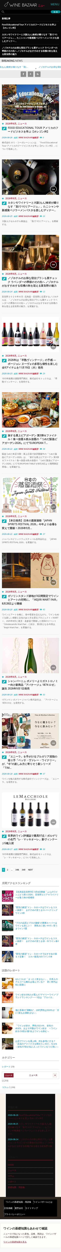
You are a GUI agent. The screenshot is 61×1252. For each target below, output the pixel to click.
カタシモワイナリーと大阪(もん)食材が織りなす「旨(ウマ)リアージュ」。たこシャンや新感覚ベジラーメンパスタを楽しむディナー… (30, 37)
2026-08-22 (7, 449)
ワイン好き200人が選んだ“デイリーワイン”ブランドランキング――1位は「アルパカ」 (36, 996)
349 (23, 869)
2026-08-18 (7, 774)
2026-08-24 (7, 292)
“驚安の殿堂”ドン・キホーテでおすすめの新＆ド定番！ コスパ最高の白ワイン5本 (36, 955)
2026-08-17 (7, 849)
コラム (5, 1087)
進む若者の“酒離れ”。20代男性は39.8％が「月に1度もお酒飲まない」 (37, 1011)
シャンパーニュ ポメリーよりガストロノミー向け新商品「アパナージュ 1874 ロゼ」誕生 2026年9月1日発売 (30, 684)
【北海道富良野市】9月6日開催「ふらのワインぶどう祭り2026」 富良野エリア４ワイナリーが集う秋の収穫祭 (36, 895)
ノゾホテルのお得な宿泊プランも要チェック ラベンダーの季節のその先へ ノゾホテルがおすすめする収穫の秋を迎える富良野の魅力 (29, 51)
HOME (11, 1164)
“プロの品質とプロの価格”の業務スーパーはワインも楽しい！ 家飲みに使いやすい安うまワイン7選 (36, 926)
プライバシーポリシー (14, 1214)
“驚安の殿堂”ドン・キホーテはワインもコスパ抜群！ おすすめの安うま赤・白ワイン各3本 (37, 941)
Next (30, 869)
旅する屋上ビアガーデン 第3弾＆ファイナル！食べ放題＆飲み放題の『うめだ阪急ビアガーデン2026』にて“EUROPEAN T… (29, 439)
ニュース (22, 123)
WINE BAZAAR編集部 (28, 137)
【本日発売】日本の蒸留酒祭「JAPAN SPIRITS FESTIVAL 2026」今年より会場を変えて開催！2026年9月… (29, 524)
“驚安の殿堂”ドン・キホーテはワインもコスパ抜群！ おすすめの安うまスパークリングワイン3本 (36, 910)
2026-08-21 (7, 534)
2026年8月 (10, 123)
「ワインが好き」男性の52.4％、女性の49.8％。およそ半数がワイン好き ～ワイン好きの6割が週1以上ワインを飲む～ (36, 1028)
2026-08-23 (7, 373)
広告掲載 (8, 1208)
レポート (6, 1066)
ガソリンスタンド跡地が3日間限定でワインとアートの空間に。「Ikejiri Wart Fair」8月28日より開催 (30, 599)
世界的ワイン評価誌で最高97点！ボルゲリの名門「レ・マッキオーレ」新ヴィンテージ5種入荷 (30, 839)
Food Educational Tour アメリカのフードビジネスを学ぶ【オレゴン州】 (29, 26)
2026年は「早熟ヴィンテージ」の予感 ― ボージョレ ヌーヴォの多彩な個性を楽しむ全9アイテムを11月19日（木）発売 (30, 363)
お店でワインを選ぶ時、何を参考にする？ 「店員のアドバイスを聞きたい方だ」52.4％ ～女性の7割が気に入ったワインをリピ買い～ (37, 1044)
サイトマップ (31, 1208)
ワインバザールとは (42, 1201)
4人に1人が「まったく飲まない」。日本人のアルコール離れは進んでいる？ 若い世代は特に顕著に (36, 982)
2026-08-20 (7, 609)
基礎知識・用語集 (16, 1187)
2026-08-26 (7, 137)
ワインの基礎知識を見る (15, 1241)
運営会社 (19, 1208)
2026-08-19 (7, 695)
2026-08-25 (7, 216)
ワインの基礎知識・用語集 (18, 1201)
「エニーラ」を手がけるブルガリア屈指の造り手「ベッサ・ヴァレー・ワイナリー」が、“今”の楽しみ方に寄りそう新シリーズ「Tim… (29, 762)
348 (17, 869)
